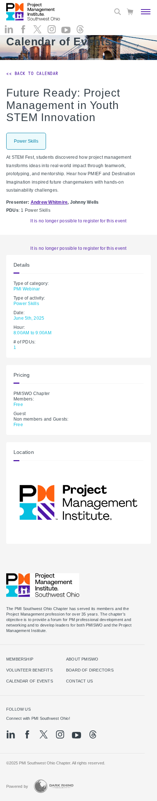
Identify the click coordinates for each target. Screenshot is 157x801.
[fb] (23, 29)
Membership (19, 659)
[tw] (37, 29)
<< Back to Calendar (32, 73)
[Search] (117, 12)
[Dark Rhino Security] (53, 786)
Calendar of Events (29, 681)
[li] (9, 29)
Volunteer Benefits (29, 670)
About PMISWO (82, 659)
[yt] (66, 30)
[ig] (52, 29)
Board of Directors (90, 670)
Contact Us (79, 681)
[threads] (80, 29)
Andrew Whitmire (49, 202)
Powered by (17, 786)
